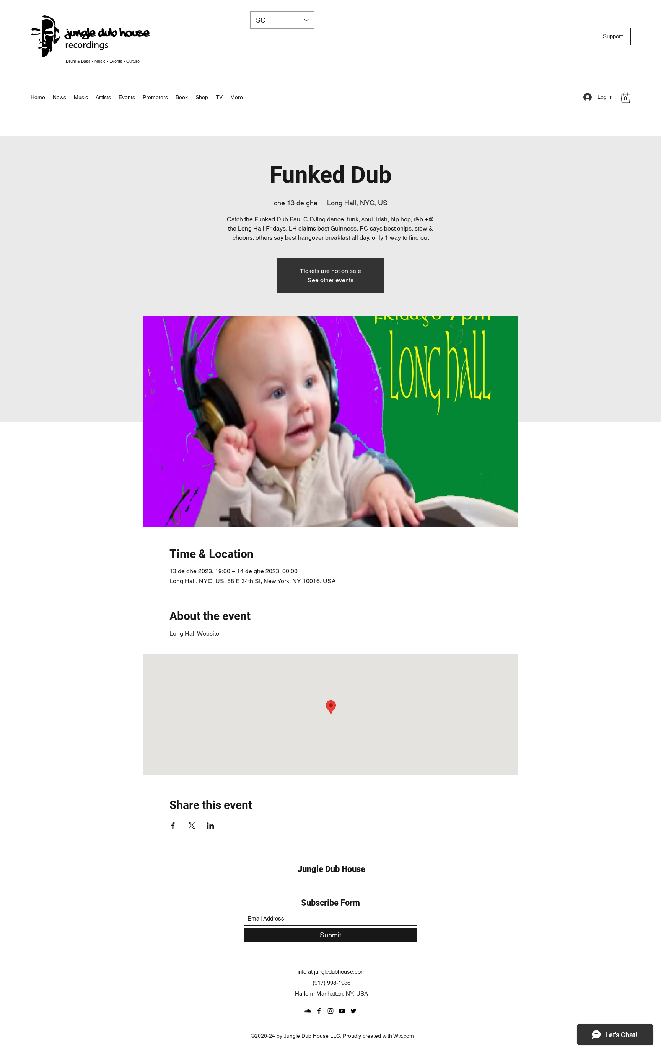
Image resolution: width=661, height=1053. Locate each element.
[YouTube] (342, 1011)
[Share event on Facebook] (173, 825)
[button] (236, 97)
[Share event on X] (191, 825)
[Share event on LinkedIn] (210, 825)
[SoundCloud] (307, 1011)
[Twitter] (353, 1011)
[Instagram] (330, 1011)
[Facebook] (319, 1011)
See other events (330, 280)
